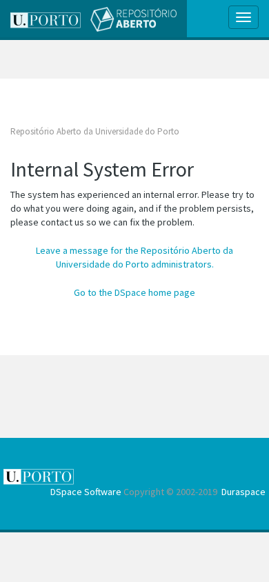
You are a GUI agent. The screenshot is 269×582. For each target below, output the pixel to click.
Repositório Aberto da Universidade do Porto (94, 131)
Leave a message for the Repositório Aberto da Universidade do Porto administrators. (134, 257)
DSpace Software (85, 491)
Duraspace (243, 491)
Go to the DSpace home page (134, 292)
